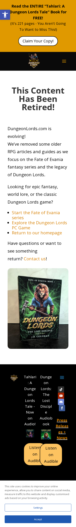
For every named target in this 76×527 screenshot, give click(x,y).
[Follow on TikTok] (61, 389)
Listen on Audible (35, 454)
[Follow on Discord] (61, 402)
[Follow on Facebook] (62, 408)
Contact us (35, 258)
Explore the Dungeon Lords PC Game (39, 225)
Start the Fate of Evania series (36, 215)
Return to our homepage (37, 233)
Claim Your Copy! (38, 41)
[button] (5, 15)
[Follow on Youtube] (61, 396)
